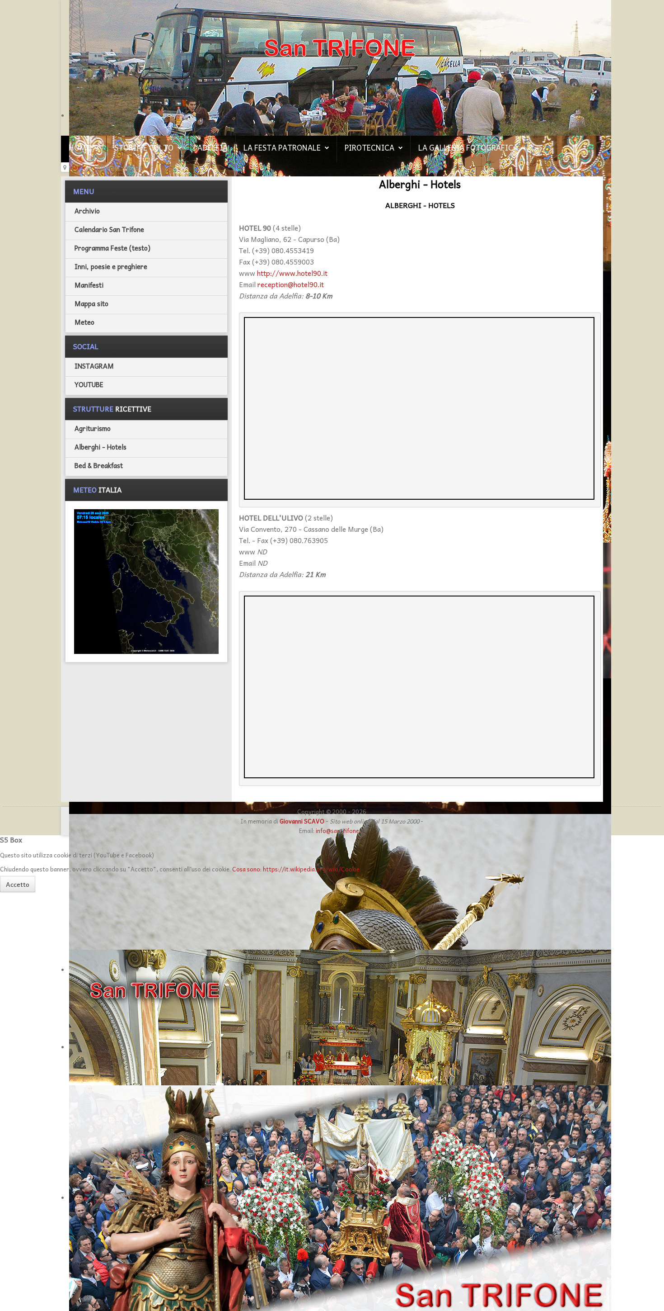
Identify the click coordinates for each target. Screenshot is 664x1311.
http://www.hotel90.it (292, 273)
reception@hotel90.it (290, 284)
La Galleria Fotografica (468, 148)
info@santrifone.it (340, 830)
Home (79, 148)
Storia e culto (143, 148)
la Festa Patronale (282, 148)
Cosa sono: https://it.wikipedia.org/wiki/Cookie (296, 869)
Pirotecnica (369, 148)
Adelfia (212, 148)
